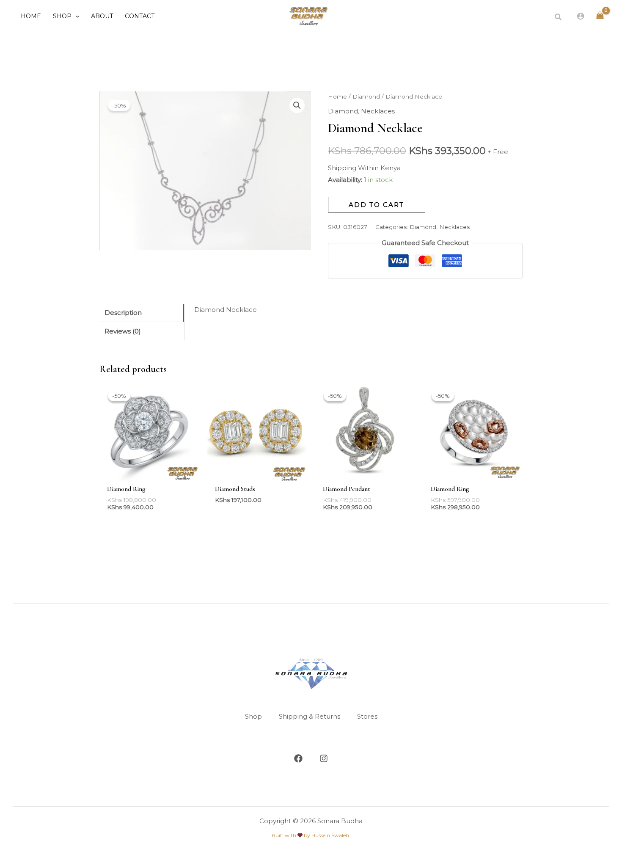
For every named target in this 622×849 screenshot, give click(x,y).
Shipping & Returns (309, 716)
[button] (75, 16)
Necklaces (378, 111)
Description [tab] (123, 313)
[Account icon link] (580, 16)
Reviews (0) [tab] (123, 331)
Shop (253, 716)
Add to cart (376, 205)
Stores (367, 716)
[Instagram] (323, 758)
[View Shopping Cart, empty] (600, 16)
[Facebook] (298, 758)
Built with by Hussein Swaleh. (311, 835)
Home (337, 96)
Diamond (366, 96)
